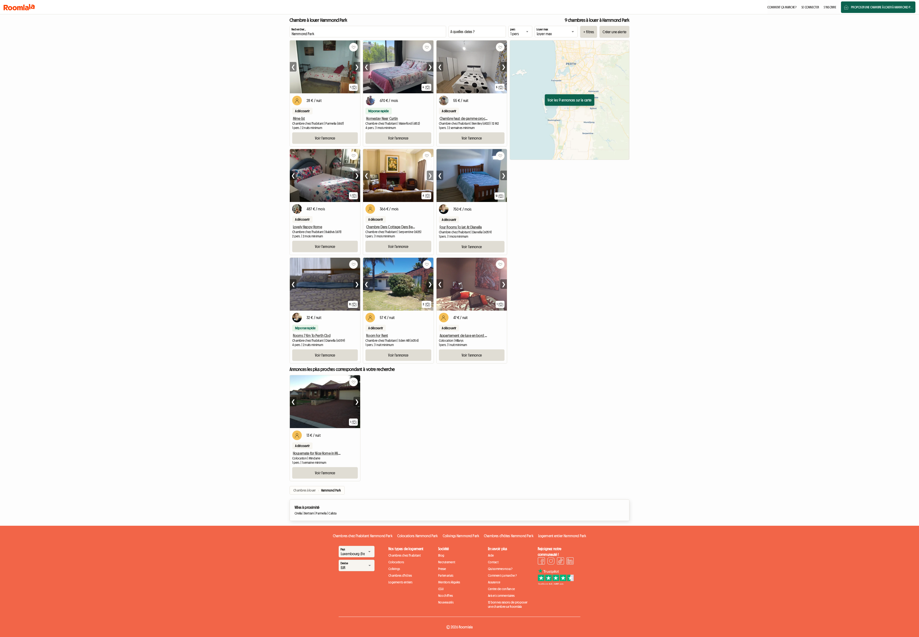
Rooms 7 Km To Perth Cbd (312, 335)
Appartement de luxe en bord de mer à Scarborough (479, 335)
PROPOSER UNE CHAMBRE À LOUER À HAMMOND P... (882, 7)
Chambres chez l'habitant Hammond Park (362, 536)
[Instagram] (551, 561)
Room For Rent (377, 335)
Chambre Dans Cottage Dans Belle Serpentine (399, 227)
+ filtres (588, 32)
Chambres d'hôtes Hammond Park (508, 536)
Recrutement (446, 562)
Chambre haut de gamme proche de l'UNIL (470, 118)
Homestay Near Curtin (382, 118)
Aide (491, 555)
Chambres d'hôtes (400, 575)
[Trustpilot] (556, 584)
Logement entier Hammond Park (562, 536)
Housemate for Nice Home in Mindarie (320, 453)
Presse (442, 568)
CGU (440, 589)
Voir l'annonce (325, 138)
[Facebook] (541, 561)
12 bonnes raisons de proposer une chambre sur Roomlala (507, 604)
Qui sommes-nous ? (500, 568)
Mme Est (299, 118)
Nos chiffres (445, 595)
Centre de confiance (501, 589)
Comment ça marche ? (502, 575)
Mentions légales (449, 582)
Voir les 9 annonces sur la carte (569, 100)
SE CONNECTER (810, 7)
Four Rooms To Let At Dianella (461, 227)
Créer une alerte (614, 32)
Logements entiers (400, 582)
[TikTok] (560, 561)
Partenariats (445, 575)
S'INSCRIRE (830, 7)
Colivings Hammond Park (461, 536)
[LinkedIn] (570, 561)
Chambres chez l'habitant (404, 555)
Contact (493, 562)
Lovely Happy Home (307, 227)
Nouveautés (446, 602)
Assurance (494, 582)
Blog (441, 555)
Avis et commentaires (501, 595)
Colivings (394, 568)
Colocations (396, 562)
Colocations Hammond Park (417, 536)
